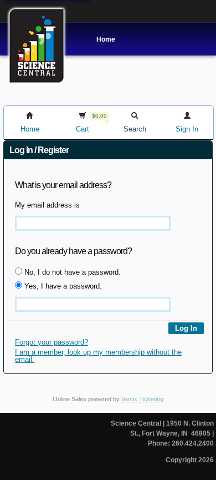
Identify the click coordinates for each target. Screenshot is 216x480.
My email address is (47, 205)
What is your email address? (63, 185)
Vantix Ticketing (142, 399)
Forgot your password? (51, 342)
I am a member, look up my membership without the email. (98, 355)
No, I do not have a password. (71, 272)
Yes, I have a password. (62, 286)
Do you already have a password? (73, 251)
